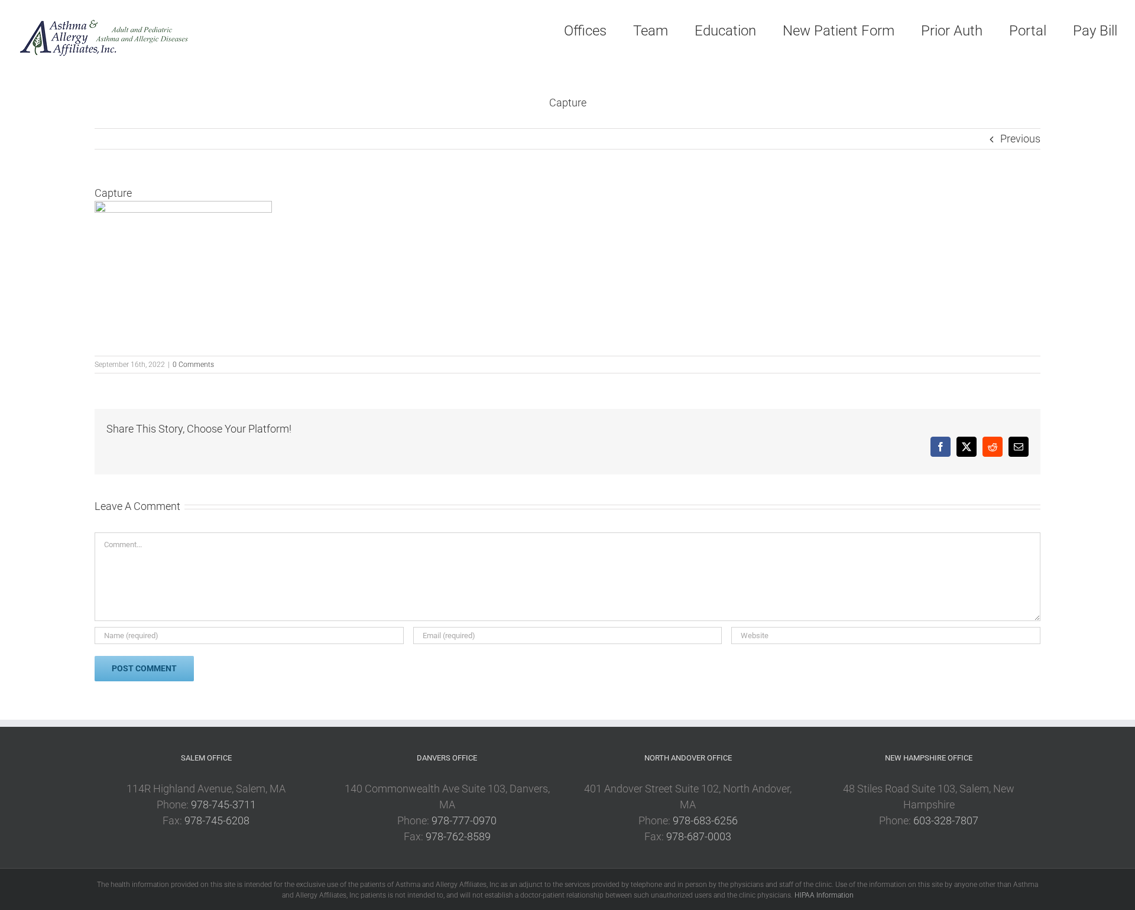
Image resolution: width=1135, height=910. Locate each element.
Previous (1020, 138)
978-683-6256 (705, 820)
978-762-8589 (458, 836)
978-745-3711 (223, 804)
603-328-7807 (945, 820)
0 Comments (193, 364)
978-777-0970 (464, 820)
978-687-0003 (698, 836)
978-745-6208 (216, 820)
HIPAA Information (824, 895)
